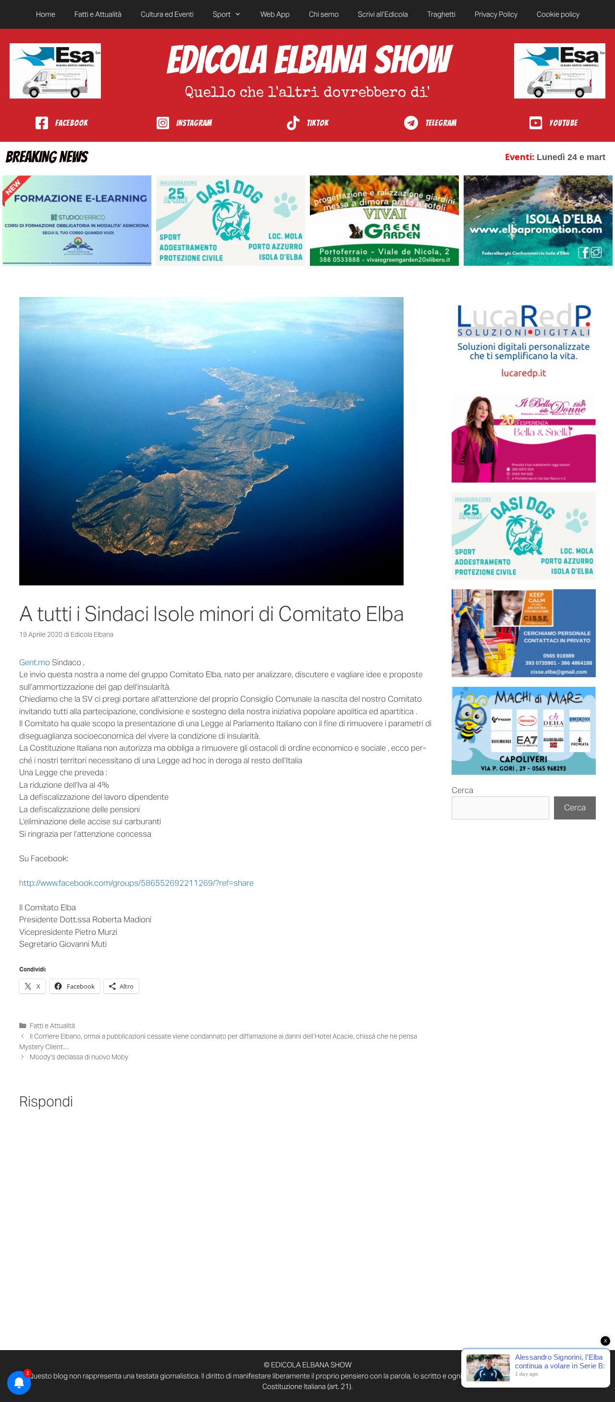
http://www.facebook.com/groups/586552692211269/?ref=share (136, 883)
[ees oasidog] (524, 536)
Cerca (462, 790)
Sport (222, 14)
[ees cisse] (524, 633)
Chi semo (324, 14)
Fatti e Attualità (98, 14)
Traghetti (441, 14)
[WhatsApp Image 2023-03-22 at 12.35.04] (524, 341)
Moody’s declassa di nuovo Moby (79, 1057)
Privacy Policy (496, 14)
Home (45, 14)
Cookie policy (558, 14)
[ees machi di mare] (524, 731)
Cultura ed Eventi (167, 14)
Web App (275, 14)
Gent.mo (34, 662)
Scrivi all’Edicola (383, 14)
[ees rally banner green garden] (384, 220)
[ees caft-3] (76, 220)
